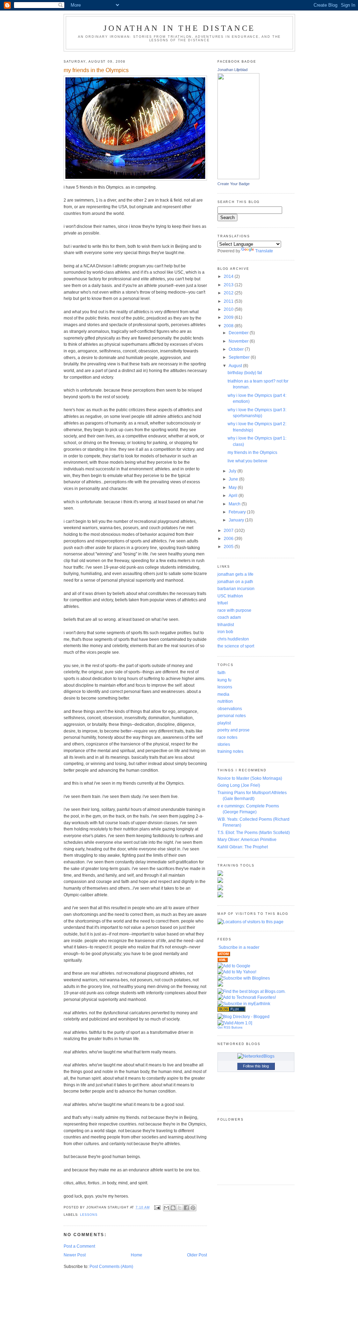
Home (136, 1255)
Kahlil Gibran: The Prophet (242, 846)
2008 (229, 325)
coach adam (229, 617)
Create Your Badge (233, 184)
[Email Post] (157, 1207)
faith (221, 672)
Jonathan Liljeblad (232, 70)
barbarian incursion (236, 588)
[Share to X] (179, 1207)
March (235, 504)
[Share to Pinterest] (192, 1207)
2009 (229, 317)
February (238, 512)
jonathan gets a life (235, 574)
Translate (264, 250)
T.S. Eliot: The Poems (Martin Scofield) (253, 832)
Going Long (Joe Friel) (238, 785)
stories (223, 744)
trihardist (225, 624)
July (233, 471)
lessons (88, 1215)
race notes (227, 737)
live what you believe (247, 460)
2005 (229, 546)
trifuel (222, 603)
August (236, 365)
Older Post (197, 1255)
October (237, 349)
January (237, 520)
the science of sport (235, 646)
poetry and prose (233, 730)
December (239, 332)
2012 (229, 292)
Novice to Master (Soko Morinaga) (249, 778)
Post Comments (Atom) (111, 1266)
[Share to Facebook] (186, 1207)
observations (229, 708)
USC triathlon (230, 596)
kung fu (224, 680)
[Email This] (166, 1207)
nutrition (225, 701)
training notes (230, 751)
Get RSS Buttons (230, 1027)
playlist (224, 723)
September (240, 357)
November (239, 341)
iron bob (225, 631)
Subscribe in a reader (239, 947)
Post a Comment (79, 1246)
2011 (229, 301)
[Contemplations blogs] (231, 1010)
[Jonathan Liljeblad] (238, 177)
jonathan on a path (235, 581)
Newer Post (75, 1255)
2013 (229, 284)
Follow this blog (256, 1066)
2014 (229, 276)
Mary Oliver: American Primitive (247, 839)
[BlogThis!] (173, 1207)
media (223, 694)
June (234, 479)
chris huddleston (233, 639)
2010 (229, 309)
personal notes (231, 715)
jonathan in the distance (179, 28)
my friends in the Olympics (252, 452)
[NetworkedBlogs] (255, 1056)
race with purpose (234, 610)
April (233, 495)
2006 (229, 538)
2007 (229, 530)
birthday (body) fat (245, 372)
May (233, 487)
